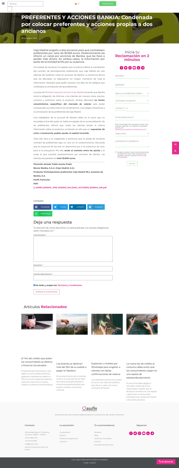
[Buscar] (10, 8)
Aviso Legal (75, 460)
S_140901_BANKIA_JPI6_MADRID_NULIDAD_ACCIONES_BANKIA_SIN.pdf (69, 187)
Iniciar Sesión (90, 2)
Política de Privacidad (89, 460)
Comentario (39, 235)
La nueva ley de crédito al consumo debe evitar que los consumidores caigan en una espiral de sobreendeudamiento (141, 370)
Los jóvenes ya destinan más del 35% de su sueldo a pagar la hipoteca (71, 367)
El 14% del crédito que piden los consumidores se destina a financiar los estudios (36, 362)
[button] (3, 3)
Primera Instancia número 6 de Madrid (64, 92)
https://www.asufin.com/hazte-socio (130, 129)
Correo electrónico (43, 274)
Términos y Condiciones (69, 285)
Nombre (38, 265)
